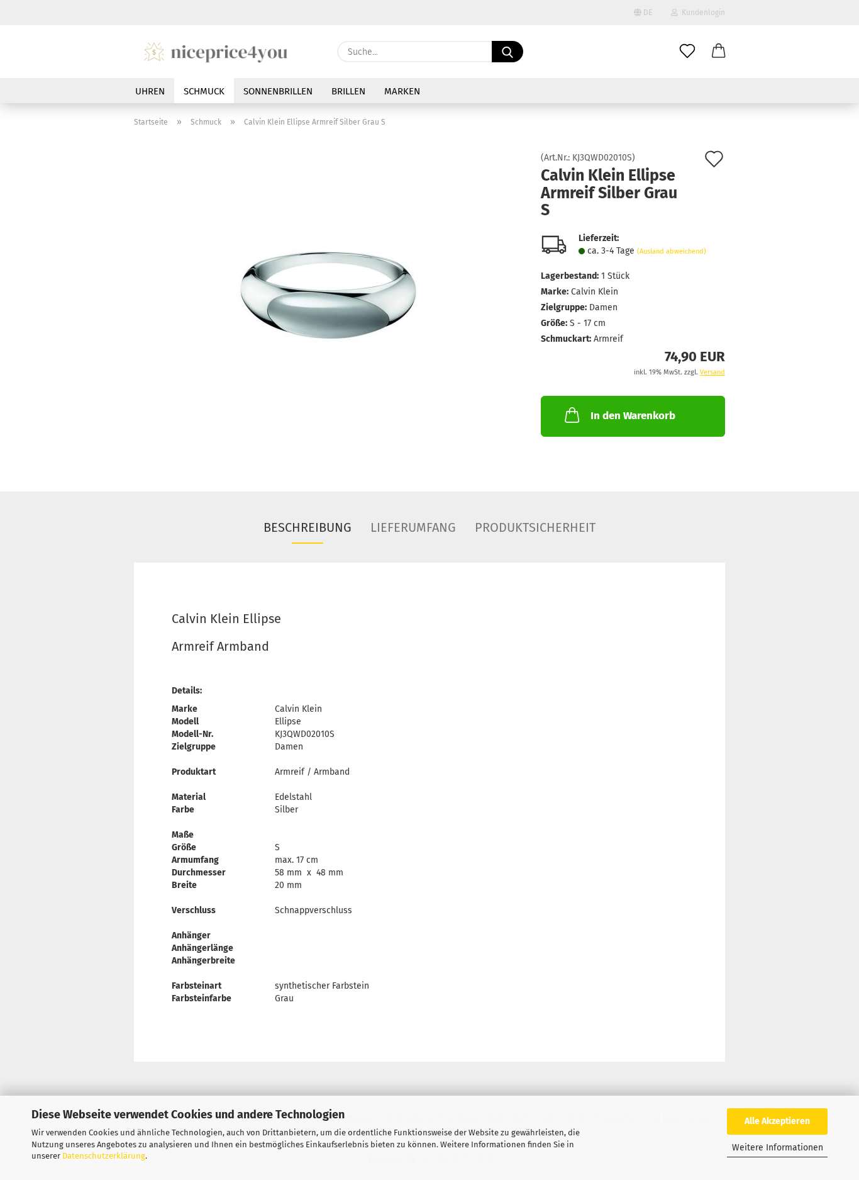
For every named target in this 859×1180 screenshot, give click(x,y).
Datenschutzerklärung (103, 1155)
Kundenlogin (701, 12)
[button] (718, 51)
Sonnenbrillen (278, 91)
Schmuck (204, 91)
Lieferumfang (413, 527)
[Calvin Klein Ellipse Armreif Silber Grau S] (328, 294)
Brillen (348, 91)
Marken (402, 91)
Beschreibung (307, 527)
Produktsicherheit (535, 527)
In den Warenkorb (632, 415)
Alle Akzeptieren (777, 1121)
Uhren (150, 91)
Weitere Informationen (777, 1147)
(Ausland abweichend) (671, 251)
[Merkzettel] (687, 51)
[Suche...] (507, 51)
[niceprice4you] (215, 51)
